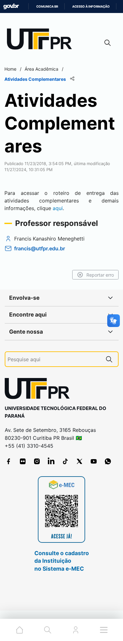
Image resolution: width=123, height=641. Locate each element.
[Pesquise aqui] (109, 359)
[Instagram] (37, 461)
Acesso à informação (91, 6)
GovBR (11, 6)
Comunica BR (47, 6)
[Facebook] (8, 461)
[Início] (41, 40)
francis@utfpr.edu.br (39, 248)
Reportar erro (100, 275)
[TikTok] (65, 461)
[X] (79, 461)
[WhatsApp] (108, 461)
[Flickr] (22, 461)
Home (10, 69)
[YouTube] (93, 461)
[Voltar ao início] (39, 390)
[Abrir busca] (107, 42)
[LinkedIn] (51, 461)
